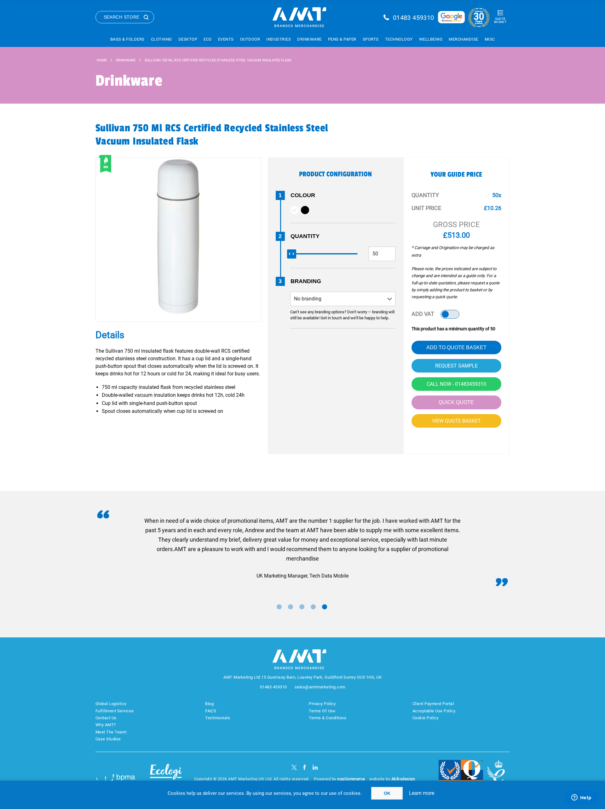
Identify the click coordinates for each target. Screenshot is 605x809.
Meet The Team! (111, 732)
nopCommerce (351, 779)
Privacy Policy (322, 703)
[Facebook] (304, 767)
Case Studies (108, 739)
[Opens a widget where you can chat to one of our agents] (581, 798)
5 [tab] (324, 606)
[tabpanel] (302, 548)
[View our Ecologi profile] (166, 775)
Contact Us (106, 717)
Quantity (305, 236)
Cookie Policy (425, 717)
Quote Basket (500, 20)
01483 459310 (413, 17)
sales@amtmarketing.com (320, 687)
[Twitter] (294, 767)
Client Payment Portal (433, 703)
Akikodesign (403, 779)
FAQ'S (210, 711)
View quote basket (456, 421)
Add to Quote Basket (456, 347)
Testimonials (217, 717)
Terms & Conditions (327, 717)
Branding (306, 281)
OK (387, 793)
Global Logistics (111, 703)
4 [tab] (313, 606)
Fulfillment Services (114, 711)
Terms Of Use (322, 711)
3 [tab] (301, 606)
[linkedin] (315, 767)
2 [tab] (290, 606)
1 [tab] (279, 606)
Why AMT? (105, 724)
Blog (209, 703)
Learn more (421, 793)
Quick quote (456, 402)
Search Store (122, 17)
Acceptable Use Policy (434, 711)
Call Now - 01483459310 (456, 384)
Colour (303, 195)
